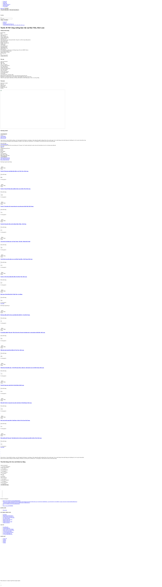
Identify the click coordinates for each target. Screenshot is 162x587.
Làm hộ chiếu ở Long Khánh (8, 529)
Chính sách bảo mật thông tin (8, 516)
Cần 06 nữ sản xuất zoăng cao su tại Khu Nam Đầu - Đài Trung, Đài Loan (16, 259)
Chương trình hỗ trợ (6, 4)
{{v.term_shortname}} (6, 466)
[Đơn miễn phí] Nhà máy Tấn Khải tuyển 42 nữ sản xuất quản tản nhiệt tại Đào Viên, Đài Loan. (21, 438)
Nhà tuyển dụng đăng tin (14, 9)
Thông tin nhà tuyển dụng (5, 157)
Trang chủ (5, 1)
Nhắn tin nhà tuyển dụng (5, 155)
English (4, 539)
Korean (4, 541)
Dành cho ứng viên (6, 520)
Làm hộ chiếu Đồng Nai (7, 533)
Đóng (2, 19)
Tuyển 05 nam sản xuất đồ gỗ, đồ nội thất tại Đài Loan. (12, 385)
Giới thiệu (5, 2)
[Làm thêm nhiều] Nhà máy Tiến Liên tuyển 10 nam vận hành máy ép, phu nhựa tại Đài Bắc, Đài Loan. (23, 332)
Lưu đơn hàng (3, 136)
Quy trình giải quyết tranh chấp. (9, 517)
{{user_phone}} (3, 153)
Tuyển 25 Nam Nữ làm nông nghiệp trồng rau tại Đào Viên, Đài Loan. (16, 188)
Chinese (4, 542)
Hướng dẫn (5, 3)
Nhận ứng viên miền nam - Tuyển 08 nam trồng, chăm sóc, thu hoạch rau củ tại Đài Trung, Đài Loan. (22, 367)
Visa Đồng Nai (5, 527)
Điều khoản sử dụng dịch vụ (8, 515)
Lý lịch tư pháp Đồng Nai (7, 534)
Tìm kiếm (6, 8)
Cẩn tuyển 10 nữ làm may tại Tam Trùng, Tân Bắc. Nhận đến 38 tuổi (15, 241)
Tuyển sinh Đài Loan (4, 144)
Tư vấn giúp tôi (4, 156)
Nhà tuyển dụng (6, 5)
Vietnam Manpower (6, 528)
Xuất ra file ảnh (3, 137)
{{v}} (3, 475)
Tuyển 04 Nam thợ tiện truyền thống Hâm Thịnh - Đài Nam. (13, 224)
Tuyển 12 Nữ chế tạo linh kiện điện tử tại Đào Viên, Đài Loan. (14, 276)
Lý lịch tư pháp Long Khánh (8, 532)
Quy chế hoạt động (6, 518)
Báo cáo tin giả (3, 138)
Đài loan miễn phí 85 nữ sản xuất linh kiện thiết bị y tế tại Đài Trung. (15, 314)
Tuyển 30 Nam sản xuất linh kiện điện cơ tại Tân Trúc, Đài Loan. (14, 171)
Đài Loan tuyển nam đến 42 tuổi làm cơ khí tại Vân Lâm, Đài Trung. (15, 420)
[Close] (1, 17)
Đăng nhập (5, 510)
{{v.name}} (4, 468)
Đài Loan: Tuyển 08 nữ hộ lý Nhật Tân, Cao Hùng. (11, 294)
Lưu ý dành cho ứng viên (5, 158)
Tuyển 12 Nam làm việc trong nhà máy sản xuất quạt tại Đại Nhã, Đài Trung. (17, 206)
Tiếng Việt (5, 538)
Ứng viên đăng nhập (4, 9)
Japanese (4, 540)
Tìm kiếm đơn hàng (4, 484)
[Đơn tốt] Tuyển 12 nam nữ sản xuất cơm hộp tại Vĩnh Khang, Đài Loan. (16, 402)
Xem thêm (2, 146)
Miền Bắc (2, 8)
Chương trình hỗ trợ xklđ (7, 521)
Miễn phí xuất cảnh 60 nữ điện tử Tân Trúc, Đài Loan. (12, 350)
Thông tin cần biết (6, 522)
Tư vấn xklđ (5, 6)
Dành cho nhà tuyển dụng (7, 519)
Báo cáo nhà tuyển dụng (5, 159)
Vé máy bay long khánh (7, 531)
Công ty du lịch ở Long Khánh (8, 530)
